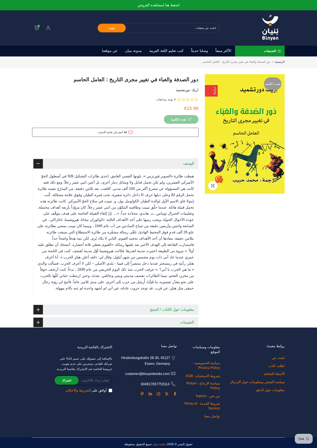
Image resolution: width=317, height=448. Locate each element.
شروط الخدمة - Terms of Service (202, 406)
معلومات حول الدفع (270, 390)
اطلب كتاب (276, 366)
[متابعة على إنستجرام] (158, 393)
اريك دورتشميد (187, 90)
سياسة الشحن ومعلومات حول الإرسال (257, 382)
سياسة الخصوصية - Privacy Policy (206, 365)
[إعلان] (158, 5)
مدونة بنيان (133, 51)
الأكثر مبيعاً (223, 51)
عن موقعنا (110, 51)
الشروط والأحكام (78, 390)
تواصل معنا (212, 416)
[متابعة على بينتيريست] (142, 393)
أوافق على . (86, 390)
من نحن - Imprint (208, 396)
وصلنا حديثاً (199, 51)
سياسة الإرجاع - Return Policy (203, 385)
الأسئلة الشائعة (274, 374)
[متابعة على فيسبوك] (175, 393)
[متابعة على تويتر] (167, 393)
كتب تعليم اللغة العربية (166, 51)
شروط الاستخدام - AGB (203, 376)
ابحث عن (278, 358)
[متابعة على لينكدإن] (150, 393)
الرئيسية (280, 61)
